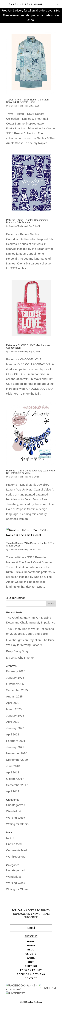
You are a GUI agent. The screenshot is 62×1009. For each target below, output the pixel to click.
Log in (10, 837)
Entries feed (14, 844)
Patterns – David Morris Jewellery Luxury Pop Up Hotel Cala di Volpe (30, 471)
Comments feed (16, 850)
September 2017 (17, 785)
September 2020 (17, 759)
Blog (31, 950)
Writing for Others (17, 824)
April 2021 (12, 734)
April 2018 (12, 772)
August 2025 (14, 696)
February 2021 (15, 740)
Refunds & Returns (31, 974)
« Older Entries (15, 597)
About (31, 946)
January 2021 (15, 747)
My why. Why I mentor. (20, 657)
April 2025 (12, 702)
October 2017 (15, 778)
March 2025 (14, 709)
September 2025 (17, 690)
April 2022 (12, 721)
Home (31, 941)
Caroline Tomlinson (18, 106)
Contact (31, 978)
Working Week (15, 817)
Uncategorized (15, 805)
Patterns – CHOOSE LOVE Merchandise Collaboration (28, 346)
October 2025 (15, 684)
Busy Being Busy (17, 651)
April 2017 (12, 791)
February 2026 (15, 671)
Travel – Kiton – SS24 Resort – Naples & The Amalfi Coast (30, 544)
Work (31, 958)
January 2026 (15, 677)
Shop (31, 962)
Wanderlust (13, 811)
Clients (31, 954)
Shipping (31, 966)
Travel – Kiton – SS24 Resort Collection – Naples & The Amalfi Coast (28, 100)
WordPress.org (16, 856)
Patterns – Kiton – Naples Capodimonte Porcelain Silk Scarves (27, 221)
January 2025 (15, 715)
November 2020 (16, 753)
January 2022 (15, 728)
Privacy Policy (31, 970)
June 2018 (13, 766)
